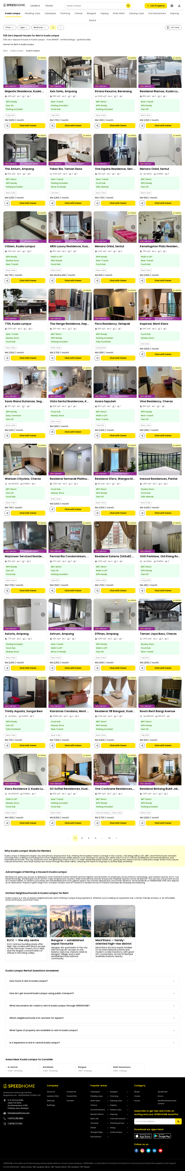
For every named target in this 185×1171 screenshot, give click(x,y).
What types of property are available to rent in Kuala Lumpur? (43, 1030)
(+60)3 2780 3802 (15, 1118)
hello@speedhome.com (19, 1113)
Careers (70, 1100)
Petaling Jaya (32, 13)
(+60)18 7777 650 (15, 1123)
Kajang (104, 13)
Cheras (78, 13)
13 (109, 838)
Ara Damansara (157, 13)
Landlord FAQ (53, 1096)
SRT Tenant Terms (58, 1167)
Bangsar (91, 13)
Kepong (174, 13)
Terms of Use (26, 1167)
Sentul (92, 20)
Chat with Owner (28, 125)
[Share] (7, 125)
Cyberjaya (50, 13)
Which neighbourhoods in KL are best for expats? (36, 1018)
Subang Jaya (136, 13)
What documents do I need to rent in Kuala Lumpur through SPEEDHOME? (49, 1005)
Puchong (65, 13)
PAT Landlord (73, 1167)
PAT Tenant (85, 1167)
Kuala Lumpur (13, 13)
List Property (157, 5)
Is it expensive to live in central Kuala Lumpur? (34, 1042)
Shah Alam (119, 13)
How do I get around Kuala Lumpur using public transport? (41, 993)
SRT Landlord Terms (41, 1167)
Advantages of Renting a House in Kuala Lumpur (36, 872)
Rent (5, 50)
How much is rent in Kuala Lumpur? (28, 981)
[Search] (128, 5)
